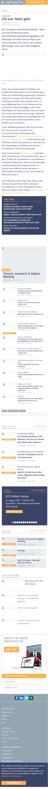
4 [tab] (19, 522)
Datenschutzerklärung (11, 776)
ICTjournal (6, 751)
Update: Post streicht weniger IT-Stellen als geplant (28, 598)
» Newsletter (10, 688)
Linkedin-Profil (27, 153)
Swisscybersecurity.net (12, 761)
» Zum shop (9, 682)
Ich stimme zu (13, 783)
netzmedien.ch (8, 758)
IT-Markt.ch (7, 754)
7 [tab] (25, 522)
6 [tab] (23, 522)
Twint (4, 411)
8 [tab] (27, 522)
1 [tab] (13, 522)
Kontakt (5, 735)
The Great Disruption (27, 608)
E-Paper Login (8, 731)
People (22, 411)
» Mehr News (39, 426)
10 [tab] (32, 522)
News (4, 11)
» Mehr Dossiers (38, 531)
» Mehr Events (38, 490)
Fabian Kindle (9, 25)
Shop (4, 719)
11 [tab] (34, 522)
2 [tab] (15, 522)
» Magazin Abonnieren (16, 676)
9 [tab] (30, 522)
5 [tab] (21, 522)
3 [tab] (17, 522)
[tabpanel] (24, 504)
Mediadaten (7, 712)
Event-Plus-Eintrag (10, 738)
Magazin (5, 716)
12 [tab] (36, 522)
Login (4, 742)
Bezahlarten (13, 411)
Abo (3, 723)
